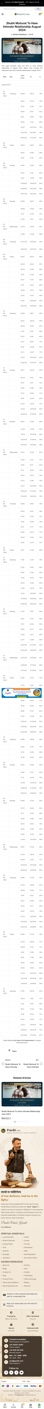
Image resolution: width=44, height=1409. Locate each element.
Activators (6, 1258)
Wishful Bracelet (9, 1240)
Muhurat (27, 1286)
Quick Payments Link (10, 1286)
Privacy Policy (8, 1279)
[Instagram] (16, 1373)
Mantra (26, 1282)
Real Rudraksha (29, 1254)
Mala (26, 1251)
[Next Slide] (41, 3)
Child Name (28, 1275)
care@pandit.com (16, 1361)
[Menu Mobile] (4, 14)
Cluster (26, 1240)
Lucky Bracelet (8, 1237)
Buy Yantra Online (30, 1258)
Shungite (6, 1254)
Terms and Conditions (11, 1282)
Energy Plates (8, 1244)
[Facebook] (6, 1373)
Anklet (26, 1237)
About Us (6, 1265)
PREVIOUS (7, 1060)
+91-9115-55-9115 (16, 1350)
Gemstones (28, 1247)
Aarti (26, 1269)
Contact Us (7, 1272)
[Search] (38, 9)
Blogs (5, 1269)
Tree (4, 1247)
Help (4, 1275)
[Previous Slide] (2, 3)
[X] (11, 1373)
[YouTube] (21, 1373)
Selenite (6, 1251)
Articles (27, 1265)
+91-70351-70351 (16, 1345)
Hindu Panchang (30, 1279)
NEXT (37, 1060)
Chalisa (26, 1272)
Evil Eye (27, 1244)
